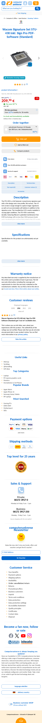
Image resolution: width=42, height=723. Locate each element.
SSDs (5, 410)
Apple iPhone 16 (9, 392)
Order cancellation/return (18, 583)
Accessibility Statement (17, 606)
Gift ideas (7, 369)
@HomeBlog (8, 367)
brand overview (9, 289)
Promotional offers (15, 589)
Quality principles (14, 609)
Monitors (7, 380)
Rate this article (21, 339)
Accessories (21, 191)
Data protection (14, 600)
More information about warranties (27, 289)
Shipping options (14, 578)
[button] (25, 3)
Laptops (6, 376)
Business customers (15, 592)
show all (21, 311)
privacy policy (23, 334)
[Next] (39, 58)
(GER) (13, 308)
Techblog (6, 364)
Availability (12, 581)
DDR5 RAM (7, 406)
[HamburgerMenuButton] (3, 3)
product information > (10, 90)
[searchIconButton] (37, 8)
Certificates (12, 611)
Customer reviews (31, 187)
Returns (11, 586)
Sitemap (6, 362)
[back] (3, 58)
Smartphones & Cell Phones (13, 383)
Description (11, 183)
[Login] (25, 3)
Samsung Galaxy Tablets (11, 394)
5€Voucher (21, 558)
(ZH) (29, 308)
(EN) (18, 308)
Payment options (14, 575)
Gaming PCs (8, 403)
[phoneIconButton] (21, 490)
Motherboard (8, 408)
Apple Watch (8, 389)
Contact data (13, 614)
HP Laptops (7, 397)
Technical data (31, 183)
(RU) (24, 308)
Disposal (11, 617)
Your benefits (13, 572)
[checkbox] (6, 129)
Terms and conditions (16, 597)
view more (21, 224)
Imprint (11, 595)
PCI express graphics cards (12, 378)
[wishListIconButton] (30, 3)
